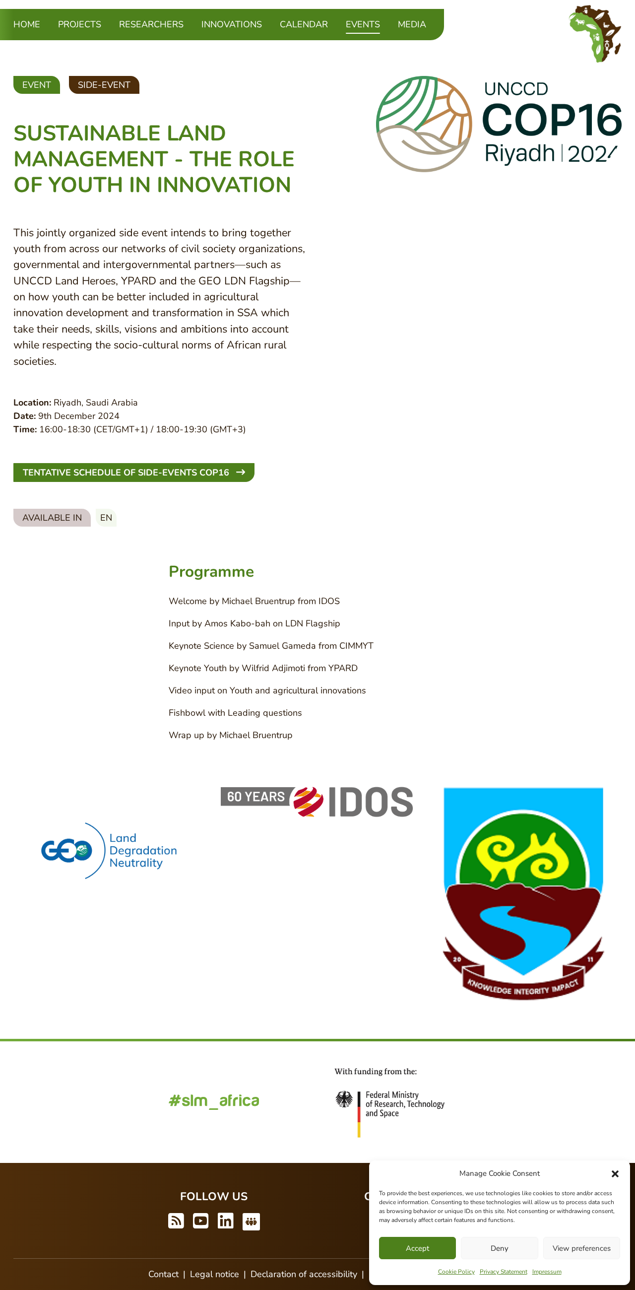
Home (26, 24)
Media (412, 24)
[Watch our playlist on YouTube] (201, 1221)
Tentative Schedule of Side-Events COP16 (127, 472)
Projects (79, 24)
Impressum (547, 1272)
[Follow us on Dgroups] (251, 1221)
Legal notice (214, 1274)
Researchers (151, 24)
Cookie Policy (456, 1272)
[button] (615, 1173)
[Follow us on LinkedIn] (225, 1221)
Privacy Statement (503, 1272)
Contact (163, 1274)
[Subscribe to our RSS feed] (176, 1221)
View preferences (582, 1248)
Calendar (304, 24)
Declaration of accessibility (304, 1274)
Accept (417, 1248)
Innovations (231, 24)
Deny (499, 1248)
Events (363, 24)
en (106, 518)
